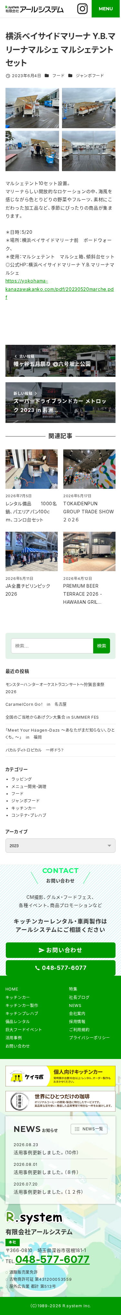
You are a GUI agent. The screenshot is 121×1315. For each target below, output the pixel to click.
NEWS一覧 (93, 1128)
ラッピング (21, 779)
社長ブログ (79, 997)
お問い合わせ (17, 1046)
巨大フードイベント (23, 1029)
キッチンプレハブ (21, 1013)
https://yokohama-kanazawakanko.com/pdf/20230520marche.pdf (59, 289)
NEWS (75, 1005)
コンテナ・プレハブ (28, 815)
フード (58, 75)
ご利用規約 (79, 1029)
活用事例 (13, 1037)
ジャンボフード (90, 75)
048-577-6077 (52, 1259)
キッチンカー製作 (21, 1005)
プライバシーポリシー (89, 1037)
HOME (11, 989)
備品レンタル (17, 1021)
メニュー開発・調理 (28, 786)
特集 (73, 989)
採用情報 (77, 1021)
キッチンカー (23, 808)
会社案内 (77, 1013)
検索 (101, 645)
